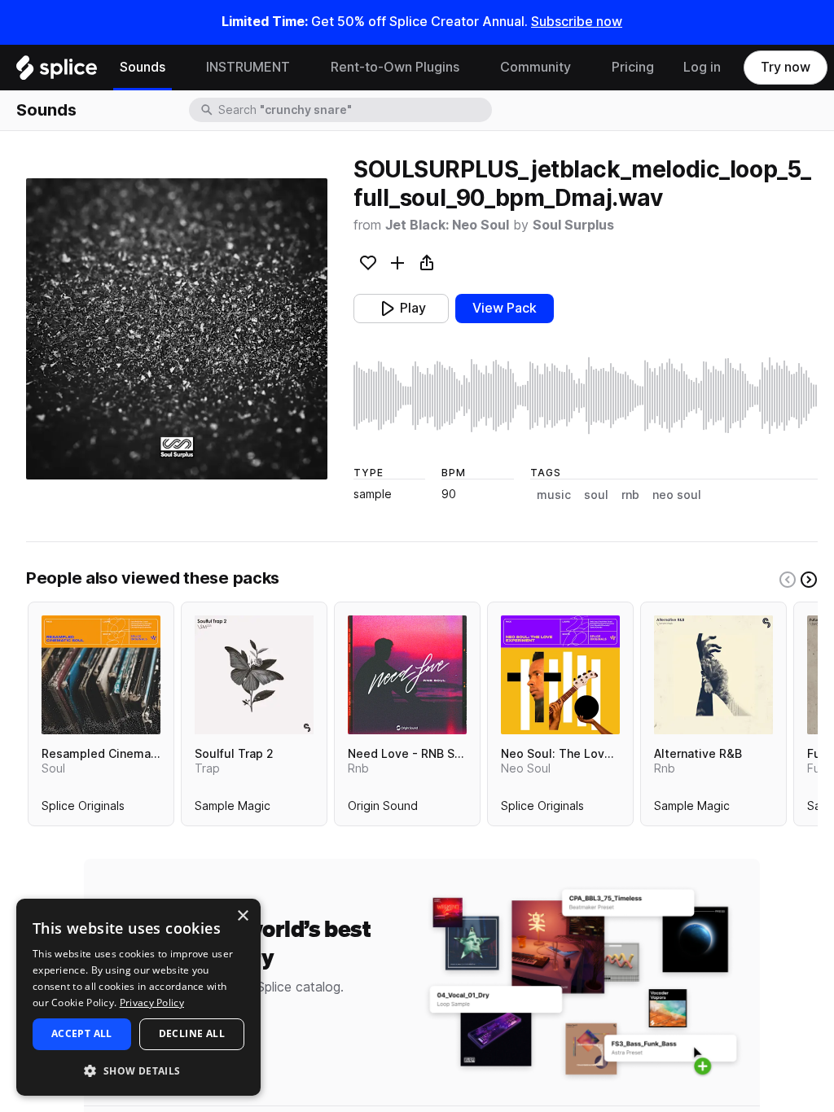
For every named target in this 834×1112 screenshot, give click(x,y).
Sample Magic (232, 809)
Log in (702, 67)
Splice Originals (83, 809)
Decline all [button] (192, 1033)
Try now (785, 67)
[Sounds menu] (177, 68)
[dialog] (138, 997)
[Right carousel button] (808, 579)
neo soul (676, 494)
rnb (630, 494)
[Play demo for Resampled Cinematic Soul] (101, 674)
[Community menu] (583, 68)
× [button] (242, 916)
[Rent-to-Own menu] (471, 68)
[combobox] (353, 109)
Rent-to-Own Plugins (395, 67)
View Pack (504, 308)
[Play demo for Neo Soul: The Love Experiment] (560, 674)
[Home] (56, 71)
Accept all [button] (81, 1033)
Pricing (633, 67)
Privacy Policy (152, 1002)
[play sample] (585, 395)
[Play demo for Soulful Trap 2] (254, 674)
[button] (138, 1070)
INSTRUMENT (248, 67)
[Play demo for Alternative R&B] (713, 674)
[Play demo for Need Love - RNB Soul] (407, 674)
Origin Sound (383, 809)
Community (535, 67)
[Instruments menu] (302, 68)
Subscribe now (576, 21)
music (554, 494)
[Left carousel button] (787, 579)
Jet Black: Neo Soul (447, 225)
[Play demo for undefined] (176, 328)
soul (596, 494)
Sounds (142, 67)
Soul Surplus (573, 225)
